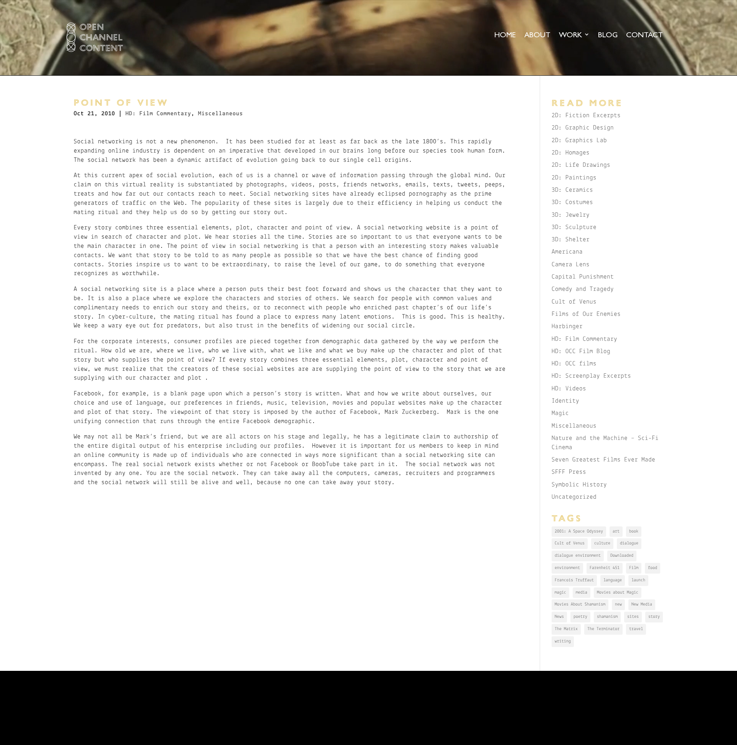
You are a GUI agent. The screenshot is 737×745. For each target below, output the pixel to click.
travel (636, 629)
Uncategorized (574, 497)
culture (602, 543)
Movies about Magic (617, 592)
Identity (565, 401)
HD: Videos (569, 388)
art (616, 531)
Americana (567, 252)
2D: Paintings (574, 177)
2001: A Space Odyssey (579, 531)
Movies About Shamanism (580, 604)
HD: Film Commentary (158, 114)
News (559, 616)
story (654, 616)
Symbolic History (579, 484)
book (633, 531)
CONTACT (644, 36)
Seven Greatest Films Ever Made (603, 459)
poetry (580, 616)
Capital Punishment (583, 277)
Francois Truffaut (574, 580)
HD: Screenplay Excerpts (591, 376)
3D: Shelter (571, 239)
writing (563, 641)
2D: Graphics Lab (579, 140)
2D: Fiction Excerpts (586, 115)
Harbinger (567, 326)
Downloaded (621, 555)
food (652, 568)
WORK (570, 36)
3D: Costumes (572, 202)
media (581, 592)
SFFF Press (569, 472)
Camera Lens (571, 264)
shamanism (607, 616)
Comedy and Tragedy (583, 289)
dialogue (629, 543)
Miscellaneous (220, 114)
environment (567, 568)
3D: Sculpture (574, 227)
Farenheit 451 (605, 568)
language (612, 580)
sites (633, 616)
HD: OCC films (574, 363)
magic (560, 592)
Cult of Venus (574, 302)
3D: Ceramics (572, 190)
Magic (560, 413)
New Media (641, 604)
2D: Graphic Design (583, 127)
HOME (505, 36)
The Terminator (603, 629)
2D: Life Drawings (581, 165)
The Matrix (566, 629)
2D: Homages (571, 152)
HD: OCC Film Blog (581, 351)
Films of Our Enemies (586, 314)
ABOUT (537, 36)
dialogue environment (578, 555)
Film (633, 568)
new (618, 604)
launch (638, 580)
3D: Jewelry (571, 215)
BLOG (608, 36)
